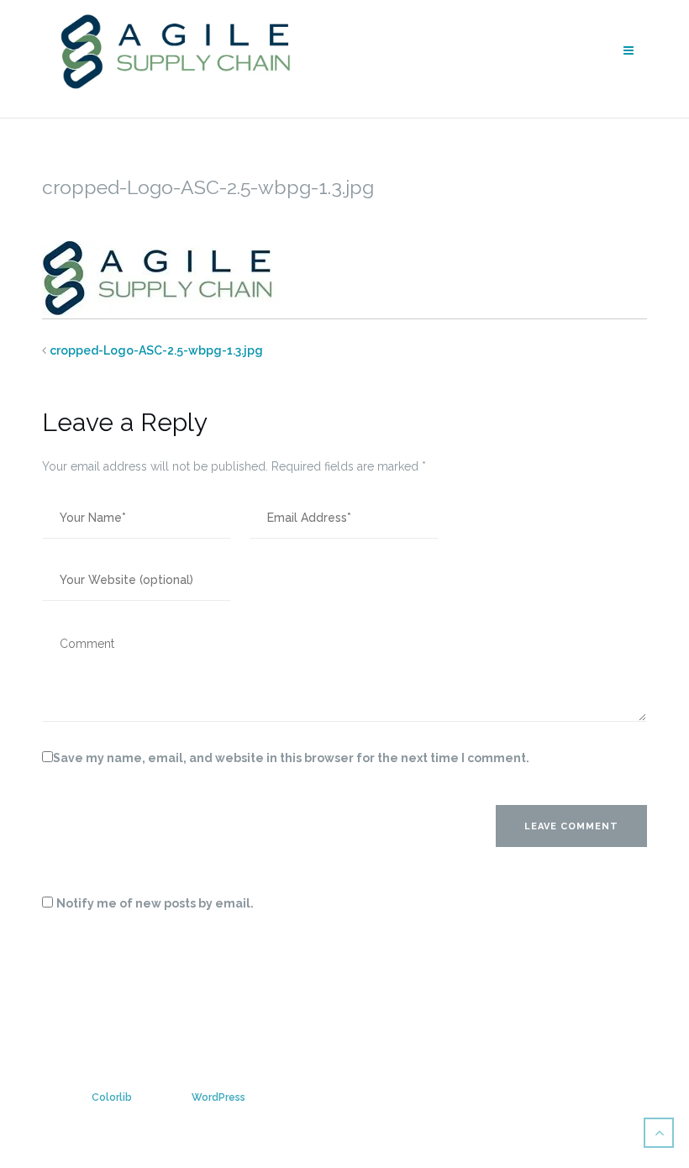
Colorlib (112, 1097)
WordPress (218, 1097)
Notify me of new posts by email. (155, 903)
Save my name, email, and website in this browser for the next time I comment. (291, 758)
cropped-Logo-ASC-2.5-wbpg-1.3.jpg (156, 350)
